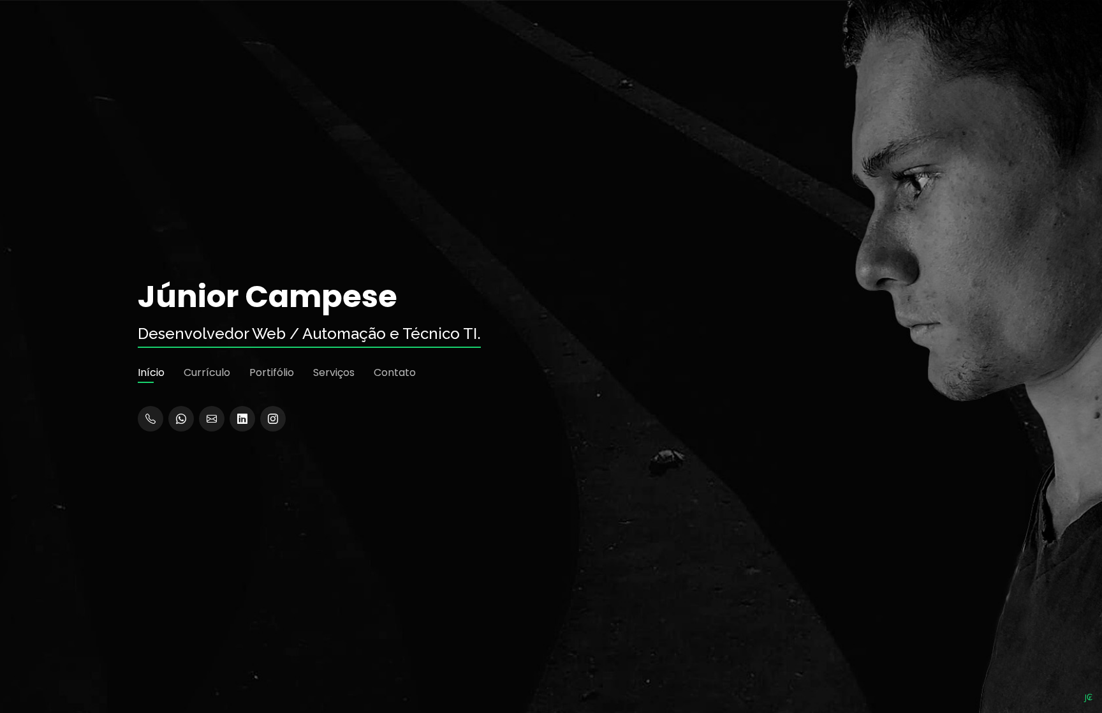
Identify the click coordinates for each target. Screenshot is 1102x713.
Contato (395, 372)
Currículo (207, 372)
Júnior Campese (267, 296)
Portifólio (271, 372)
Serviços (334, 372)
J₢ (1088, 697)
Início (151, 372)
